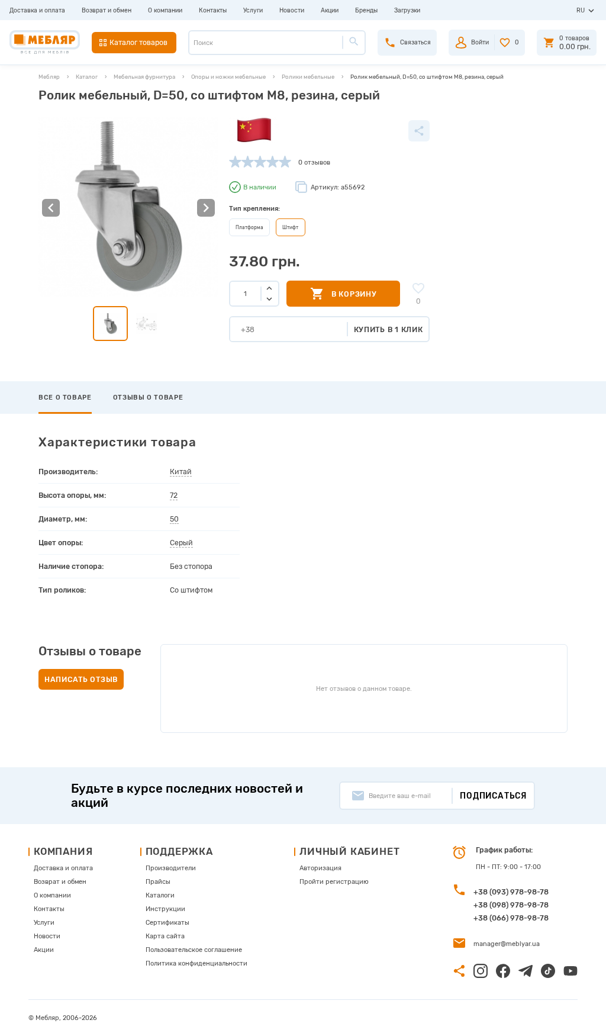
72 (174, 495)
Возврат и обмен (106, 10)
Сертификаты (167, 922)
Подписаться (493, 795)
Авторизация (320, 868)
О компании (165, 10)
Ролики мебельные (308, 76)
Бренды (366, 10)
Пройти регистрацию (334, 882)
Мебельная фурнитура (144, 76)
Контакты (213, 10)
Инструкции (165, 909)
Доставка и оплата (37, 10)
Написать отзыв (81, 679)
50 (174, 518)
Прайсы (158, 882)
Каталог (87, 76)
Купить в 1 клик (388, 329)
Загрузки (407, 10)
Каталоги (160, 895)
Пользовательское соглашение (194, 950)
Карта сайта (165, 936)
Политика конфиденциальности (196, 963)
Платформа (249, 227)
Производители (171, 868)
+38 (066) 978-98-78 (511, 917)
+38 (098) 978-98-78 (511, 904)
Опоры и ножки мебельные (228, 76)
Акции (330, 10)
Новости (291, 10)
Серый (181, 542)
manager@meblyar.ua (506, 944)
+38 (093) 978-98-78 (511, 891)
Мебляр (49, 76)
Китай (181, 471)
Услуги (253, 10)
